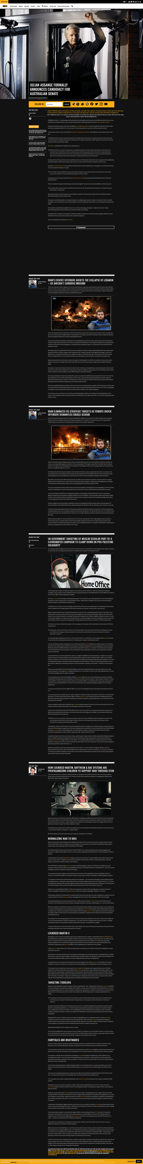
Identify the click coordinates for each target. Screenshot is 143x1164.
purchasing (51, 1087)
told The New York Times (58, 165)
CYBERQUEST (107, 936)
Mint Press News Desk (34, 540)
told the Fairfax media (77, 178)
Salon (111, 1152)
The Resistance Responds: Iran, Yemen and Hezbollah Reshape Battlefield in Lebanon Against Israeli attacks (37, 149)
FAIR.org (100, 1152)
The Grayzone (51, 1153)
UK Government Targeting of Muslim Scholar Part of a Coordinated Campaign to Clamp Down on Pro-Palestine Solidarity (80, 542)
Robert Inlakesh (42, 281)
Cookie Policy (13, 1162)
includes (65, 897)
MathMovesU (67, 858)
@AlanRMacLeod (52, 1155)
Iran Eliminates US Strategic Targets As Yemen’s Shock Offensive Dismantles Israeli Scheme (79, 412)
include (94, 1019)
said (108, 881)
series (68, 1008)
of (72, 1152)
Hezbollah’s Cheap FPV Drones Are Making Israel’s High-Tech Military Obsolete (37, 155)
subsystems (81, 1079)
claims (66, 944)
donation (94, 962)
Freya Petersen (32, 113)
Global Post (69, 219)
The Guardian (106, 1152)
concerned (90, 911)
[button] (124, 2)
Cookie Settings (131, 1161)
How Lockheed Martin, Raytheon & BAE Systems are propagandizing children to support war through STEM (37, 131)
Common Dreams (71, 1153)
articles (81, 1152)
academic (75, 1152)
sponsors (53, 948)
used (85, 1079)
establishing (94, 901)
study (97, 1104)
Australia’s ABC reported (103, 122)
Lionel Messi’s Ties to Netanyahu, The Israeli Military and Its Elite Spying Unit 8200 (37, 138)
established (86, 909)
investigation (76, 1116)
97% (96, 1112)
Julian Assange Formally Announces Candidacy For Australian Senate (50, 89)
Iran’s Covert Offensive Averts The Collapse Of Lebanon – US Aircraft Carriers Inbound (80, 281)
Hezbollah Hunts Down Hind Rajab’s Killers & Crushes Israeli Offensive (37, 143)
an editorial (52, 146)
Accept (139, 1161)
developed (73, 891)
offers (96, 940)
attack (80, 1055)
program (105, 986)
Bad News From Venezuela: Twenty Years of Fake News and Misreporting (70, 1150)
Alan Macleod (41, 769)
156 (94, 1065)
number (70, 1152)
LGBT (82, 968)
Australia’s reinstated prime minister (80, 132)
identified (82, 1096)
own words (107, 1017)
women (77, 968)
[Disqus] (81, 251)
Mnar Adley (31, 545)
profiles (79, 970)
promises (68, 865)
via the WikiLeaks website (82, 126)
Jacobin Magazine (59, 1153)
